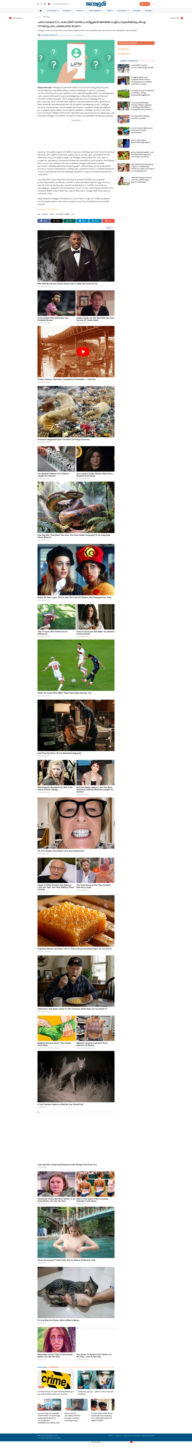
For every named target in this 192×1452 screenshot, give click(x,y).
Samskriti (137, 10)
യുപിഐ (45, 214)
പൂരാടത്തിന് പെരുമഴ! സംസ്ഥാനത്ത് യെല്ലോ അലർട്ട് (142, 66)
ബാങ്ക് (52, 214)
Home (39, 17)
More (109, 10)
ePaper (145, 4)
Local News (122, 10)
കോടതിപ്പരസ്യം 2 (124, 54)
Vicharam (66, 10)
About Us (111, 1436)
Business (148, 10)
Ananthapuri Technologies (54, 1438)
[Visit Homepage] (96, 4)
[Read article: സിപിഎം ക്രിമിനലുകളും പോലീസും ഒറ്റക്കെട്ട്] (124, 119)
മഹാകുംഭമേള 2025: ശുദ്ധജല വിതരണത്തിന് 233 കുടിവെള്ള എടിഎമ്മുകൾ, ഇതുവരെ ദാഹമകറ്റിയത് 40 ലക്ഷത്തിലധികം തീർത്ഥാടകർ (49, 1418)
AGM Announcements (148, 1436)
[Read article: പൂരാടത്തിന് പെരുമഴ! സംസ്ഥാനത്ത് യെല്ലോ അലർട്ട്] (124, 68)
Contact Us (119, 1436)
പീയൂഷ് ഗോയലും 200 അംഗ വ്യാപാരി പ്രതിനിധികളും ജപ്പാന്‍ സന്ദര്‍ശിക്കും (141, 179)
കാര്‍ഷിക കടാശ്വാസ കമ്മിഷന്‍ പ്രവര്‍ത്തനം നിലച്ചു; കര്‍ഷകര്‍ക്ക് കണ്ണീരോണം (142, 92)
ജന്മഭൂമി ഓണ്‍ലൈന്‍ (49, 35)
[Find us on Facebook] (38, 4)
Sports (79, 10)
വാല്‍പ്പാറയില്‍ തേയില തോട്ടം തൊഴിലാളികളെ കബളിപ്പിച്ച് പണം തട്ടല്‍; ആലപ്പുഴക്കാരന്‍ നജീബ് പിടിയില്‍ (102, 1416)
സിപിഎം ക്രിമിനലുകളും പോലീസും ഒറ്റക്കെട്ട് (140, 117)
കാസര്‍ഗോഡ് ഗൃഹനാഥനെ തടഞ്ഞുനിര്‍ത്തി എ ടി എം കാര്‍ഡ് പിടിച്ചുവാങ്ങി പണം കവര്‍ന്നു (56, 1392)
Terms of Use (127, 1436)
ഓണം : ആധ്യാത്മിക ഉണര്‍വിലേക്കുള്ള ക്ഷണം (140, 141)
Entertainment (95, 10)
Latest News (51, 10)
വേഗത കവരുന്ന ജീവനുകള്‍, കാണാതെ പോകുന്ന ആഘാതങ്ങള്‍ (142, 130)
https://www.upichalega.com (48, 209)
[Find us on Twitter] (45, 4)
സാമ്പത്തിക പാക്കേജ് (62, 214)
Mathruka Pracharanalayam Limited (48, 1435)
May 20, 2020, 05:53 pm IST (66, 35)
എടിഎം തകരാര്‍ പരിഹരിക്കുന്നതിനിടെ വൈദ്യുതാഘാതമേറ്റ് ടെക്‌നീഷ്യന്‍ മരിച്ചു (72, 1416)
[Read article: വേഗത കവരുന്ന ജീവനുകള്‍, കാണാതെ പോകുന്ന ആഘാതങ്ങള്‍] (124, 131)
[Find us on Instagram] (41, 4)
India (80, 1387)
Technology (46, 17)
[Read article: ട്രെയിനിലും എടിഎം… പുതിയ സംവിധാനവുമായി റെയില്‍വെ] (96, 1379)
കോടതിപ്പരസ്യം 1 (124, 49)
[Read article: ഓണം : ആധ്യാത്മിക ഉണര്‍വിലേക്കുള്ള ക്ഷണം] (124, 143)
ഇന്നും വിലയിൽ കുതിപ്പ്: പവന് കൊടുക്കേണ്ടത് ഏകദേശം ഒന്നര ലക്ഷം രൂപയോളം (142, 154)
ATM (73, 214)
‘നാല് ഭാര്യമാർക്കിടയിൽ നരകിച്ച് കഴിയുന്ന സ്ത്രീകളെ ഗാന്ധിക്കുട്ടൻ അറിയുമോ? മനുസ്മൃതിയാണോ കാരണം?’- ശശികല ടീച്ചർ (142, 107)
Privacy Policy (137, 1436)
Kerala (41, 1387)
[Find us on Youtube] (49, 4)
